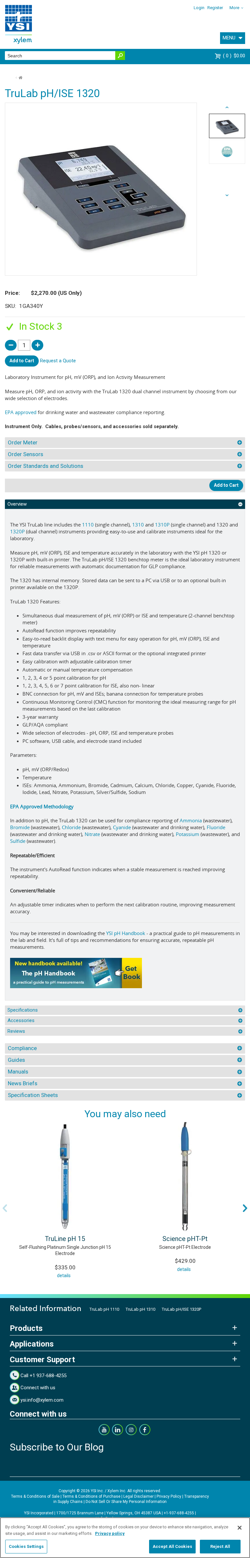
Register (215, 7)
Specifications (22, 1010)
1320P (17, 531)
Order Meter (22, 442)
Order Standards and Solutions (45, 466)
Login (199, 7)
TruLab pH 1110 (104, 1309)
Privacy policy (110, 1533)
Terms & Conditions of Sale (35, 1496)
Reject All (220, 1546)
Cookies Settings (26, 1546)
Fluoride (216, 827)
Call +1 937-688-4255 (43, 1375)
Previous (5, 1208)
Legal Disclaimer (138, 1496)
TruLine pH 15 (65, 1239)
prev (227, 195)
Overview (17, 504)
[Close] (239, 1528)
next (227, 107)
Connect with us (38, 1388)
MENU (229, 38)
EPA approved (20, 412)
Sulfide (17, 841)
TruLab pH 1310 (140, 1309)
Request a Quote (58, 361)
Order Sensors (25, 454)
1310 (138, 524)
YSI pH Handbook (125, 933)
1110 (88, 524)
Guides (16, 1060)
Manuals (18, 1071)
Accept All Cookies (172, 1546)
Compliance (22, 1048)
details (64, 1275)
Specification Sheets (33, 1095)
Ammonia (191, 820)
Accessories (21, 1020)
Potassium (187, 834)
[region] (125, 1537)
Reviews (16, 1031)
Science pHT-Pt (185, 1239)
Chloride (71, 827)
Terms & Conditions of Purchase (91, 1496)
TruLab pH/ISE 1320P (181, 1309)
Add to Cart (21, 360)
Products (26, 1328)
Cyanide (122, 827)
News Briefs (22, 1083)
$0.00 (235, 56)
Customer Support (42, 1359)
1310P (162, 524)
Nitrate (92, 834)
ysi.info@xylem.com (42, 1400)
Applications (32, 1344)
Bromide (20, 827)
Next (245, 1208)
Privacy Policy (169, 1496)
